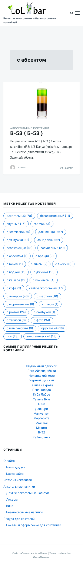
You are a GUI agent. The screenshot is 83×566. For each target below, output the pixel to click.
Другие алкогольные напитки (27, 493)
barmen (21, 167)
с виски (63, 264)
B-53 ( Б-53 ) (26, 133)
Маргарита (41, 418)
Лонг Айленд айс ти (41, 370)
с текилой (16, 320)
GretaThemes (41, 557)
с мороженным (20, 304)
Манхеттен (41, 413)
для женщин (50, 232)
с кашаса (16, 280)
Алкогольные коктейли (29, 128)
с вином (15, 264)
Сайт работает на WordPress (30, 553)
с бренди (45, 256)
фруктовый (52, 328)
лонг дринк (48, 240)
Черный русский (41, 380)
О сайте (9, 460)
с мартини (47, 296)
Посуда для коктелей (18, 518)
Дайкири (41, 409)
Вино (9, 506)
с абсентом (17, 256)
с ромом (16, 312)
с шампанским (20, 328)
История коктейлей (17, 480)
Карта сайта (15, 473)
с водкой (16, 272)
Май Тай (41, 423)
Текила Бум (41, 399)
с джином (44, 272)
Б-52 (41, 432)
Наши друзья (15, 467)
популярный (52, 248)
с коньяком (43, 280)
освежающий (19, 248)
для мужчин (18, 240)
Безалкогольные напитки (24, 512)
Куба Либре (41, 394)
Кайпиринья (41, 437)
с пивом (50, 304)
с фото (42, 320)
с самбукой (44, 312)
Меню (77, 13)
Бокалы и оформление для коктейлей (33, 525)
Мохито (41, 427)
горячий (42, 224)
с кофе (14, 288)
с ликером (18, 296)
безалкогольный (55, 215)
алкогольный (19, 215)
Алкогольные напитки (19, 486)
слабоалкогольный (46, 288)
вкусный (16, 224)
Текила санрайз (41, 385)
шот (13, 336)
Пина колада (41, 390)
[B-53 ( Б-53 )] (41, 101)
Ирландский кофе (42, 375)
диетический (18, 232)
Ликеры (12, 499)
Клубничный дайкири (41, 366)
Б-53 (41, 404)
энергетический (41, 336)
